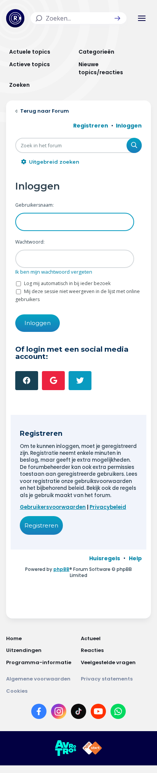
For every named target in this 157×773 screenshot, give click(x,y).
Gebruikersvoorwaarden (53, 507)
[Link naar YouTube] (98, 713)
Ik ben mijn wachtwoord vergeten (53, 271)
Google (53, 380)
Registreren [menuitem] (90, 125)
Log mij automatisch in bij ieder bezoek (67, 283)
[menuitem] (104, 558)
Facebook (26, 380)
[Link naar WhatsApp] (118, 713)
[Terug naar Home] (15, 18)
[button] (117, 18)
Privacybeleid (108, 507)
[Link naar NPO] (92, 748)
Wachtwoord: (30, 242)
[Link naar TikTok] (78, 713)
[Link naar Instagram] (58, 713)
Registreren (41, 525)
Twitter (80, 380)
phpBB (61, 569)
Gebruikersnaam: (34, 205)
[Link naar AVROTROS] (65, 748)
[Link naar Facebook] (38, 713)
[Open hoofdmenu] (142, 18)
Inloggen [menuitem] (129, 125)
